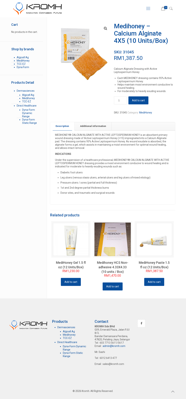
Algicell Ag (23, 57)
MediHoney (145, 112)
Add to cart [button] (70, 281)
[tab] (62, 126)
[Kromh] (38, 8)
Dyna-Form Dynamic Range (28, 113)
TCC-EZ (21, 63)
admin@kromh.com (114, 346)
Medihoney (28, 98)
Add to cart (138, 100)
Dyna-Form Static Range (29, 121)
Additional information (93, 126)
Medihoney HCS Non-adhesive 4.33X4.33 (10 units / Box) (112, 267)
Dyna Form (23, 67)
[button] (105, 28)
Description (62, 126)
